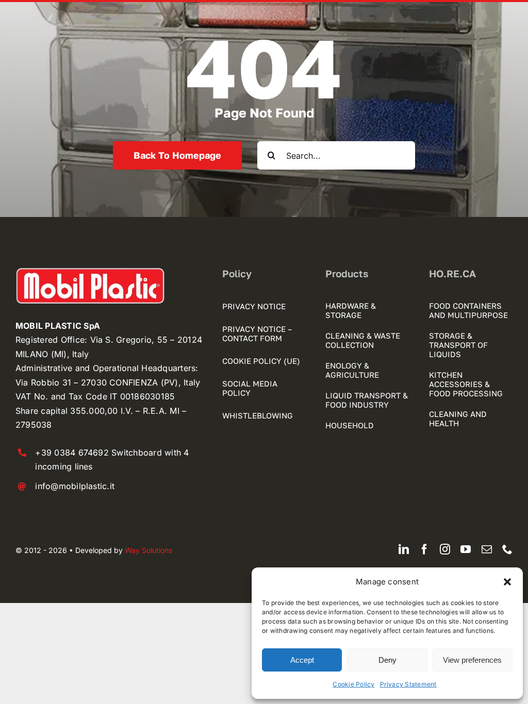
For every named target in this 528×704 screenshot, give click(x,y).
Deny (387, 660)
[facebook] (424, 549)
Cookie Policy (353, 684)
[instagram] (445, 549)
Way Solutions (148, 550)
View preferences (472, 660)
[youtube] (465, 549)
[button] (507, 582)
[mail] (487, 549)
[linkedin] (404, 549)
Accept (302, 660)
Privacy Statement (408, 684)
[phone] (507, 549)
